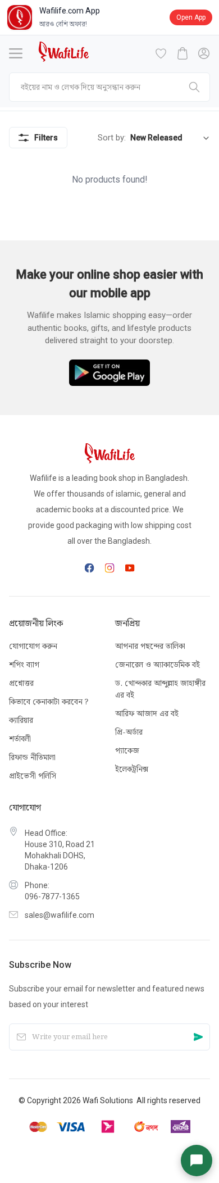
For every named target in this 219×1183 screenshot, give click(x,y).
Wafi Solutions (108, 1100)
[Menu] (15, 53)
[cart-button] (182, 53)
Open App (191, 17)
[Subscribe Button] (198, 1037)
